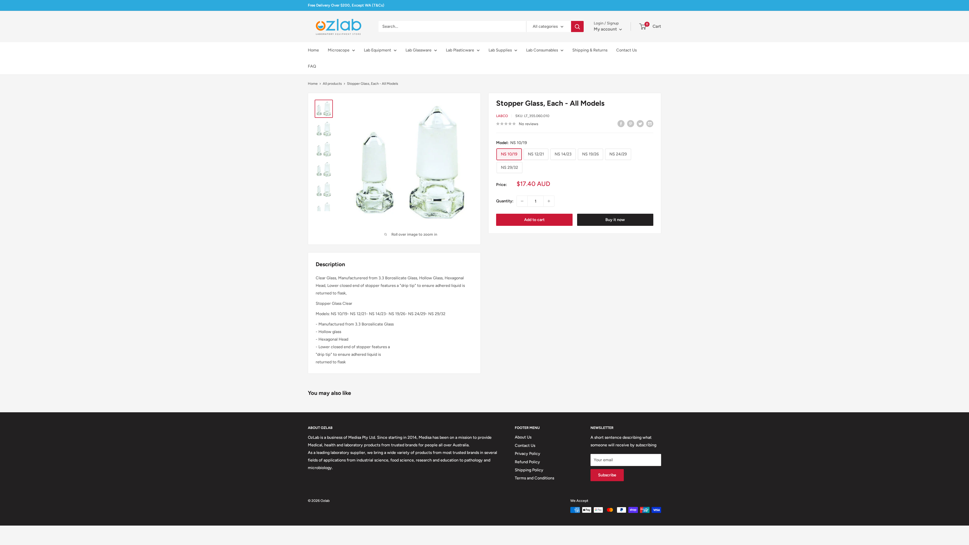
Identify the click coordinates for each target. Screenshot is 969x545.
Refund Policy (527, 461)
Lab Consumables (542, 50)
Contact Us (626, 50)
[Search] (577, 26)
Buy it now (615, 219)
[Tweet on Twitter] (640, 123)
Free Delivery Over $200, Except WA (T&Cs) (346, 5)
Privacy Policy (527, 453)
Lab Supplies (500, 50)
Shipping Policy (529, 470)
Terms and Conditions (534, 478)
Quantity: (505, 201)
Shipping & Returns (589, 50)
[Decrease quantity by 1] (522, 201)
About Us (523, 437)
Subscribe (607, 475)
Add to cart (534, 219)
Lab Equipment (377, 50)
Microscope (338, 50)
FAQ (312, 66)
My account (606, 29)
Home (313, 50)
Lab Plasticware (460, 50)
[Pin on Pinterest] (630, 123)
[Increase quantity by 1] (549, 201)
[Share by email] (649, 123)
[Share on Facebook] (621, 123)
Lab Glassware (419, 50)
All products (332, 83)
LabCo (502, 116)
